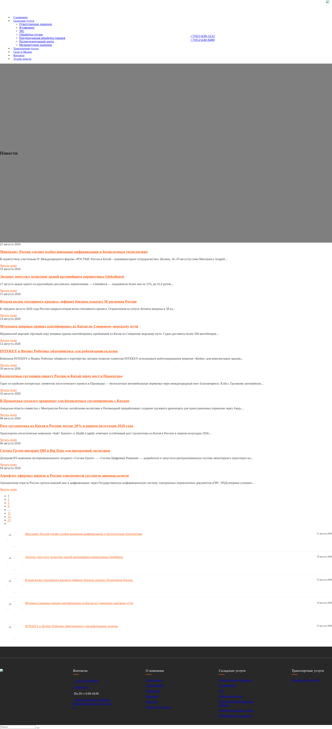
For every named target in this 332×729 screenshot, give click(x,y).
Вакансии (152, 696)
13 (9, 520)
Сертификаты (155, 685)
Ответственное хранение (35, 24)
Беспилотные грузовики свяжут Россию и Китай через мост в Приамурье (61, 376)
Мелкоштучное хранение (235, 715)
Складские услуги (23, 20)
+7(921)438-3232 (202, 36)
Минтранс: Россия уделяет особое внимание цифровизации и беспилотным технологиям (74, 252)
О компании (154, 680)
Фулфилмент (227, 685)
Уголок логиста (22, 58)
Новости (151, 701)
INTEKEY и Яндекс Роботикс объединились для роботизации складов (59, 351)
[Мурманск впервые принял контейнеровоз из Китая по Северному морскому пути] (16, 614)
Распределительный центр (36, 41)
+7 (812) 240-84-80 (86, 681)
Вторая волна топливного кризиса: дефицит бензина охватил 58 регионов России (68, 301)
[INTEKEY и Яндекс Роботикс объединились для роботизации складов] (16, 637)
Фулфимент (27, 27)
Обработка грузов (31, 34)
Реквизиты (153, 691)
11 (9, 513)
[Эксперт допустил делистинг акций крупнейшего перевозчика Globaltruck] (16, 568)
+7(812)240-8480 (202, 40)
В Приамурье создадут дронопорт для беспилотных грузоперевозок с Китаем (64, 401)
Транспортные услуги (306, 680)
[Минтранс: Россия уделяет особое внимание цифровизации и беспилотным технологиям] (16, 545)
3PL (21, 31)
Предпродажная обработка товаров (42, 38)
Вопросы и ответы (158, 707)
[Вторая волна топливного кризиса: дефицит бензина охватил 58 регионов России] (16, 591)
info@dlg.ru (81, 687)
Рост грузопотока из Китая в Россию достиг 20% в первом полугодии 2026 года (66, 426)
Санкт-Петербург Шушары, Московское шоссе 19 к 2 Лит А (92, 703)
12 (9, 516)
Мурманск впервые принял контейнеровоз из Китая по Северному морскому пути (69, 326)
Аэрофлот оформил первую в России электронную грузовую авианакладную (64, 476)
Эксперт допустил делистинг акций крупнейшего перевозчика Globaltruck (62, 277)
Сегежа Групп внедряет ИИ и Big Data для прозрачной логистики (55, 451)
